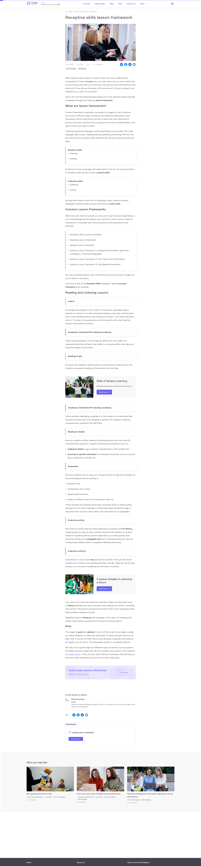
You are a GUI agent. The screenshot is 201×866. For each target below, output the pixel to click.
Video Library (100, 4)
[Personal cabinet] (172, 4)
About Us (80, 862)
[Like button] (66, 715)
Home (29, 862)
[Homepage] (66, 11)
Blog (111, 4)
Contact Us (131, 4)
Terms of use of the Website (138, 862)
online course (75, 654)
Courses (86, 4)
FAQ (120, 4)
